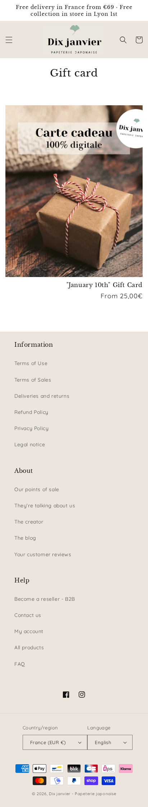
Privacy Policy (31, 428)
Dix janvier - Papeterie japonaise (82, 793)
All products (29, 647)
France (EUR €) (48, 742)
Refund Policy (31, 412)
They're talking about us (44, 505)
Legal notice (29, 444)
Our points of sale (36, 489)
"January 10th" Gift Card (104, 285)
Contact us (27, 615)
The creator (28, 521)
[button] (9, 40)
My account (28, 631)
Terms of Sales (32, 380)
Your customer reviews (42, 554)
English (103, 742)
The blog (25, 538)
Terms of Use (30, 363)
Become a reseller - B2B (44, 599)
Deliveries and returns (41, 396)
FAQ (19, 664)
